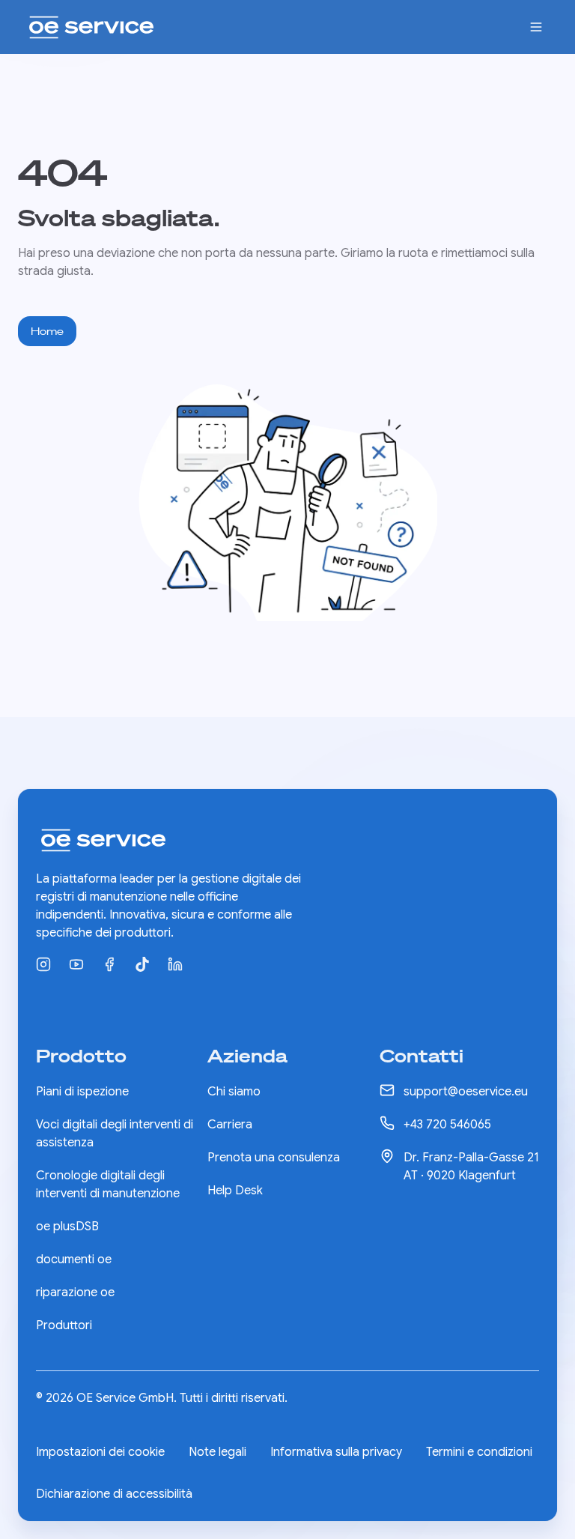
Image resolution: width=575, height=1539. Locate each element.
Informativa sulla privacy (336, 1452)
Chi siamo (234, 1091)
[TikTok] (142, 964)
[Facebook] (109, 964)
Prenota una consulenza (273, 1157)
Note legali (217, 1452)
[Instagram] (43, 964)
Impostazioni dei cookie (100, 1452)
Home (47, 331)
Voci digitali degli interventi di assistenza (114, 1133)
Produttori (64, 1325)
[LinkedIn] (175, 964)
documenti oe (74, 1259)
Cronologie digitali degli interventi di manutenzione (108, 1184)
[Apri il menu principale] (536, 27)
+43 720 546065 (447, 1124)
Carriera (229, 1124)
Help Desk (235, 1190)
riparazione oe (75, 1292)
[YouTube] (76, 964)
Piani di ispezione (82, 1091)
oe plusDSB (67, 1226)
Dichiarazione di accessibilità (114, 1494)
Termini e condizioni (479, 1452)
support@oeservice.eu (466, 1091)
